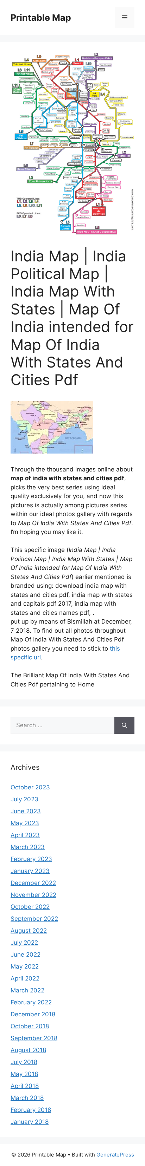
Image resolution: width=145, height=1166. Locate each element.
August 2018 (28, 1050)
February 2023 (31, 858)
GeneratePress (115, 1154)
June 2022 (25, 954)
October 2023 (30, 787)
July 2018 (24, 1062)
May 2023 (25, 823)
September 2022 (34, 918)
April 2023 (25, 835)
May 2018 (24, 1073)
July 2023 (24, 799)
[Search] (124, 725)
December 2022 (33, 882)
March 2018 (27, 1097)
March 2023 (28, 847)
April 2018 (25, 1085)
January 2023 (30, 870)
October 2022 (30, 906)
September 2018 (34, 1038)
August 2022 (29, 930)
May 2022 (25, 966)
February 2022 (31, 1002)
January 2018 (30, 1121)
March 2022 (27, 990)
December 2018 (33, 1014)
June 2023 (26, 811)
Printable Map (41, 17)
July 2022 (24, 942)
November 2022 (33, 894)
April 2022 (25, 978)
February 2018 (31, 1109)
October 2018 (30, 1026)
